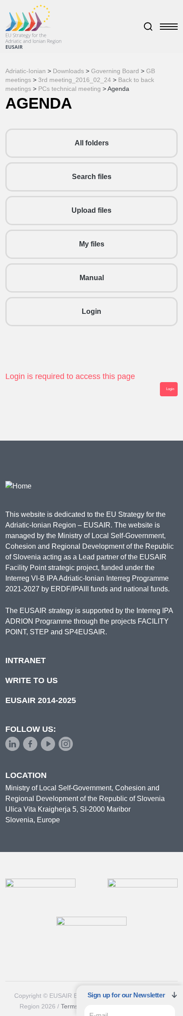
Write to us (31, 680)
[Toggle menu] (169, 26)
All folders (92, 143)
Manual (92, 277)
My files (91, 244)
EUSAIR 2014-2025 (40, 700)
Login (91, 311)
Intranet (25, 660)
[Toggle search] (148, 26)
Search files (91, 176)
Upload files (91, 210)
